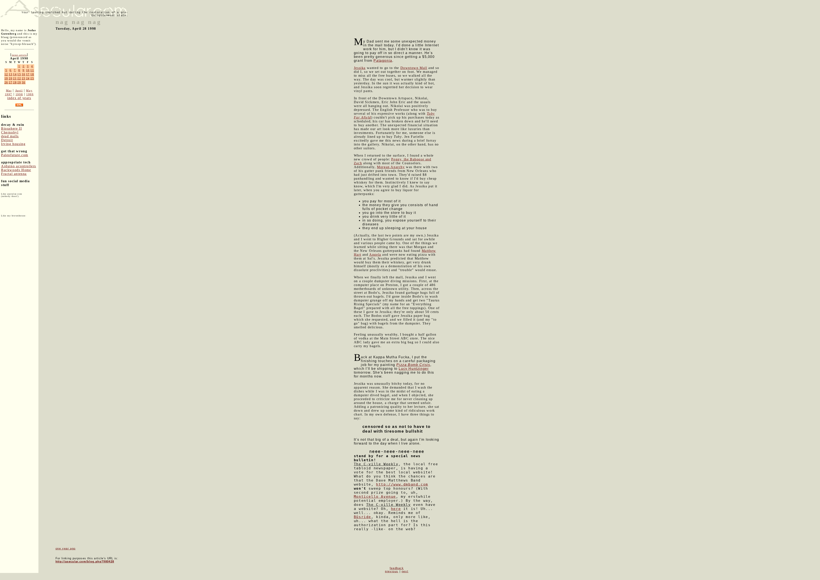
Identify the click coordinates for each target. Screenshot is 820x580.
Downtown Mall (413, 68)
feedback (397, 568)
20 (10, 78)
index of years (19, 98)
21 (15, 78)
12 (6, 74)
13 (10, 74)
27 (10, 82)
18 (32, 74)
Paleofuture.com (14, 155)
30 (23, 82)
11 (32, 70)
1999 (30, 94)
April (19, 90)
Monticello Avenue (375, 497)
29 (19, 82)
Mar (9, 90)
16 (23, 74)
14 (15, 74)
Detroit (7, 140)
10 (28, 70)
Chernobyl (9, 132)
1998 (19, 94)
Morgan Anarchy (391, 167)
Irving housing (13, 144)
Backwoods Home (16, 170)
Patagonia (382, 60)
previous (391, 571)
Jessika (360, 68)
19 (6, 78)
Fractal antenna (14, 174)
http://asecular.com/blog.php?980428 (85, 561)
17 (28, 74)
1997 (8, 94)
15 (19, 74)
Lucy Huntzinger (414, 368)
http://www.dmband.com (402, 484)
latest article (19, 55)
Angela (375, 254)
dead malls (10, 136)
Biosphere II (11, 128)
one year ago (66, 548)
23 (23, 78)
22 (19, 78)
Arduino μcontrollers (18, 166)
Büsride (362, 517)
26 (6, 82)
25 (32, 78)
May (29, 90)
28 (15, 82)
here (396, 509)
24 (28, 78)
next (405, 571)
